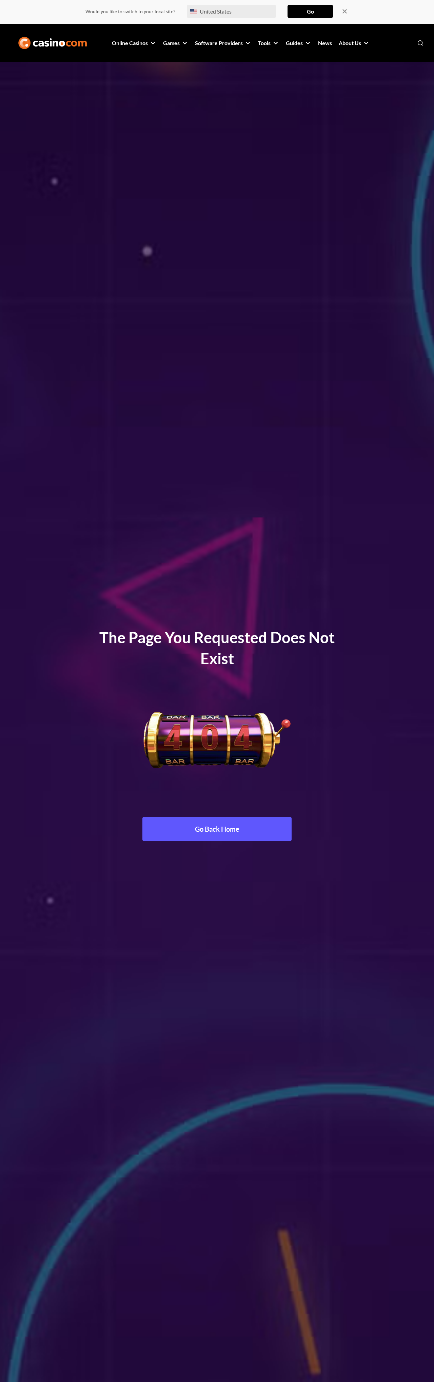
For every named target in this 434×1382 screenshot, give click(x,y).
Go (310, 11)
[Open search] (420, 43)
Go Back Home (217, 829)
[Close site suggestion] (345, 11)
